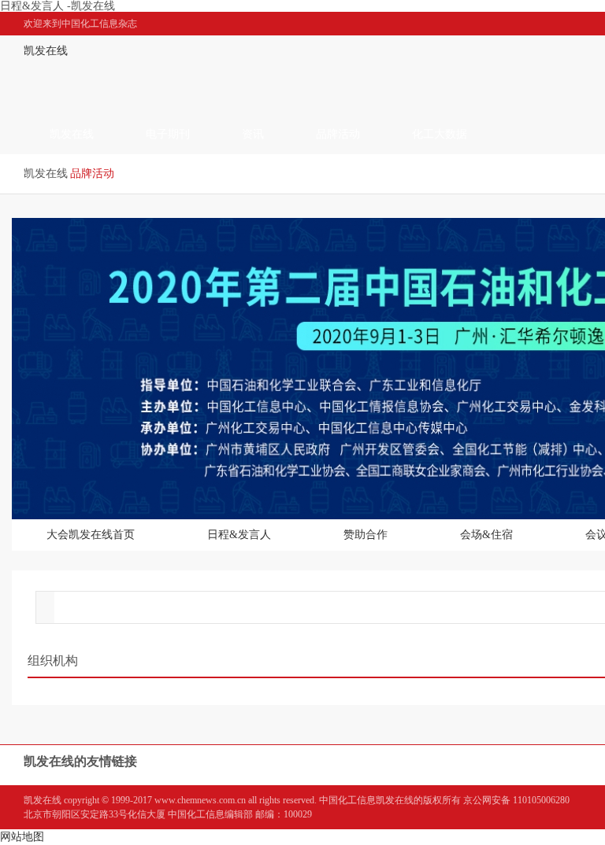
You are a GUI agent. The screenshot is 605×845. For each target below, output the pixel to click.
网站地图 (22, 837)
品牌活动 (338, 134)
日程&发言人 (239, 535)
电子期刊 (168, 134)
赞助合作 (365, 535)
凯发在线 (46, 51)
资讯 (253, 134)
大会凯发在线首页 (90, 535)
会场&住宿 (486, 535)
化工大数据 (439, 134)
